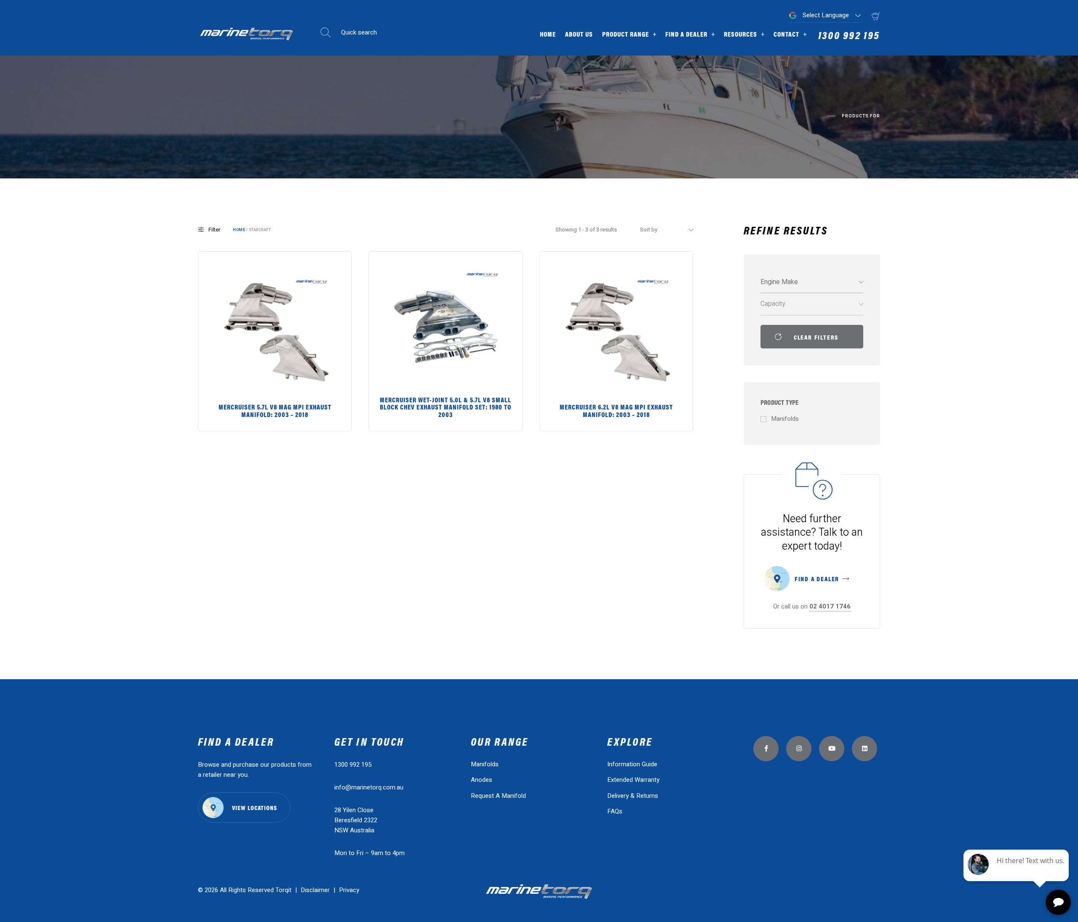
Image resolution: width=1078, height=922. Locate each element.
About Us (579, 34)
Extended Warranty (633, 779)
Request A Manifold (498, 795)
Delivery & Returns (632, 795)
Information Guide (632, 764)
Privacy (349, 890)
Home (548, 34)
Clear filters (816, 336)
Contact (786, 34)
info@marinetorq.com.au (368, 787)
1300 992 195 (849, 36)
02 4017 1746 (830, 606)
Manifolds (485, 764)
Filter (214, 229)
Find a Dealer (686, 34)
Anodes (481, 779)
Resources (740, 34)
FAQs (614, 811)
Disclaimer (316, 890)
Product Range (625, 34)
